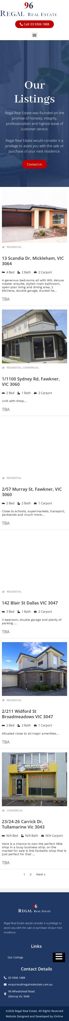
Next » (40, 874)
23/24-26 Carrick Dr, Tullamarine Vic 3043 (23, 824)
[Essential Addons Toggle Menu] (59, 957)
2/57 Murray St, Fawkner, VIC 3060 (32, 491)
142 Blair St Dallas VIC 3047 (30, 603)
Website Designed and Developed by (30, 1016)
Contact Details (36, 969)
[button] (34, 35)
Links (36, 946)
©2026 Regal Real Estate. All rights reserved (34, 1011)
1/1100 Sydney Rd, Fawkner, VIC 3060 (31, 381)
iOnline (58, 1016)
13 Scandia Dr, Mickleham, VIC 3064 (33, 260)
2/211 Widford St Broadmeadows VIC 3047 (27, 713)
